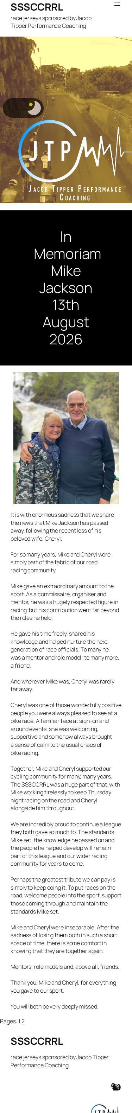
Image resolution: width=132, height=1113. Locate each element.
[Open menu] (117, 4)
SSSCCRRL (37, 6)
